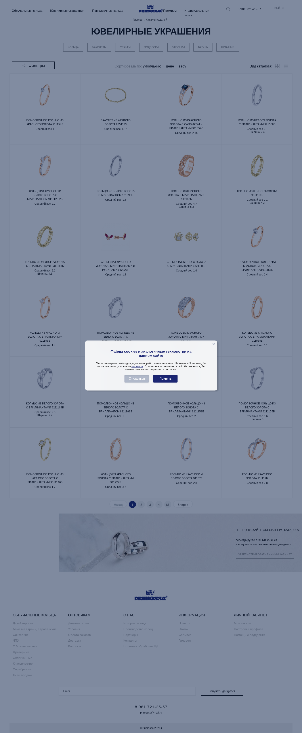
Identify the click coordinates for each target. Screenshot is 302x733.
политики (137, 366)
